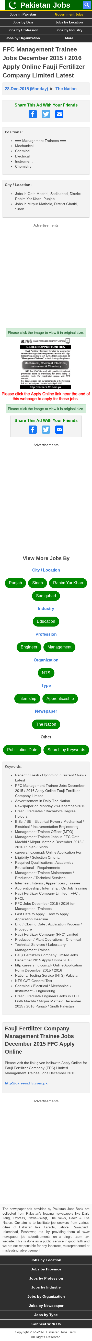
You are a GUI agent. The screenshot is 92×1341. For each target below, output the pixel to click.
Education (46, 621)
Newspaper (46, 711)
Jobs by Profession (23, 30)
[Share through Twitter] (46, 114)
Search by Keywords (66, 750)
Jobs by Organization (23, 38)
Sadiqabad (46, 596)
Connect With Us (46, 1324)
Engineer (29, 647)
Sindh (37, 583)
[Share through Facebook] (33, 114)
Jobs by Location (69, 22)
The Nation (66, 89)
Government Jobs (69, 14)
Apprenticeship (60, 698)
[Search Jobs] (87, 5)
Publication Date (22, 750)
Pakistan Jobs (45, 5)
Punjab (15, 583)
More (69, 38)
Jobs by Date (23, 22)
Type (46, 685)
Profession (46, 634)
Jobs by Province (46, 1269)
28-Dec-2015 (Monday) (26, 89)
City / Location (46, 570)
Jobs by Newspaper (46, 1306)
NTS (46, 673)
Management (59, 647)
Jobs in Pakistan (23, 14)
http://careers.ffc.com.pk (26, 1083)
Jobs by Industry (69, 30)
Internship (27, 698)
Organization (46, 660)
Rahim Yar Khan (68, 583)
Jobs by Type (46, 1315)
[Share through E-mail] (59, 114)
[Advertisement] (46, 275)
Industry (46, 608)
